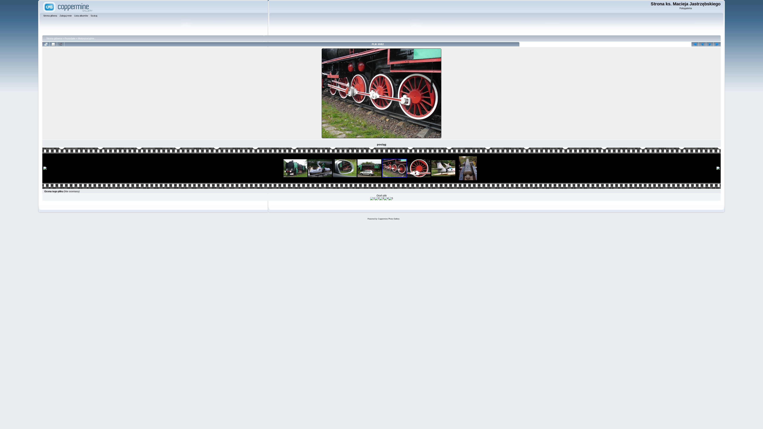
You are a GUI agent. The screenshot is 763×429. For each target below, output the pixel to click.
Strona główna (54, 38)
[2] (377, 198)
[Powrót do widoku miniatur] (45, 44)
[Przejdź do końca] (717, 44)
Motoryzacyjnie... (87, 38)
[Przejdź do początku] (695, 44)
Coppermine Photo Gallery (389, 219)
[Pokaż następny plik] (709, 44)
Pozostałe (70, 38)
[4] (386, 198)
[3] (381, 198)
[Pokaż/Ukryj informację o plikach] (53, 44)
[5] (390, 198)
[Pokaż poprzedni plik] (702, 44)
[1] (372, 198)
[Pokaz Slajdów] (60, 44)
